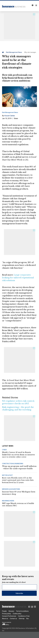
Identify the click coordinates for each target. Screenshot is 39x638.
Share (16, 118)
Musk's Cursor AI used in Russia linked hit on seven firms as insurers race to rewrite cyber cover (18, 454)
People (4, 611)
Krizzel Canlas (9, 116)
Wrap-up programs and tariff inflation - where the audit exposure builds (19, 467)
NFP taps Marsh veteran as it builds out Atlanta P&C (18, 504)
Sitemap (21, 618)
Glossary (11, 611)
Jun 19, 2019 (6, 118)
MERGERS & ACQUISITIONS (11, 489)
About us (5, 618)
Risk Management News (14, 52)
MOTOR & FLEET (7, 475)
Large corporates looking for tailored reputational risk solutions (18, 278)
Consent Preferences (9, 616)
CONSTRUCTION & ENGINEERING (12, 463)
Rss (27, 618)
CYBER (4, 450)
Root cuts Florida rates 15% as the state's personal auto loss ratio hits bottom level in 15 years (18, 480)
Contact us (13, 618)
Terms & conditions (22, 611)
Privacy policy (6, 613)
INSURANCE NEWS (8, 501)
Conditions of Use (24, 616)
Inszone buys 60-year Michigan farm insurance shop (18, 493)
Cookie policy (17, 613)
